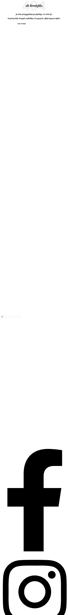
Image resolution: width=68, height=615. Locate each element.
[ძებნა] (50, 24)
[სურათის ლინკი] (11, 382)
